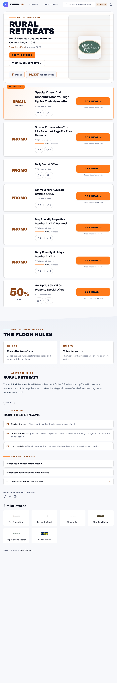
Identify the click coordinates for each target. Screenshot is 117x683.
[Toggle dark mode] (111, 4)
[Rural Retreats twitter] (4, 496)
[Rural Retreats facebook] (10, 496)
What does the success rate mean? (58, 464)
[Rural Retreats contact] (15, 496)
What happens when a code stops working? (58, 473)
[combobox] (79, 4)
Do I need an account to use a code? (58, 481)
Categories (50, 4)
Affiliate (103, 4)
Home (5, 550)
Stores (33, 4)
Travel (9, 403)
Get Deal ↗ (93, 101)
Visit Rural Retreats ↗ (27, 63)
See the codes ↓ (22, 55)
